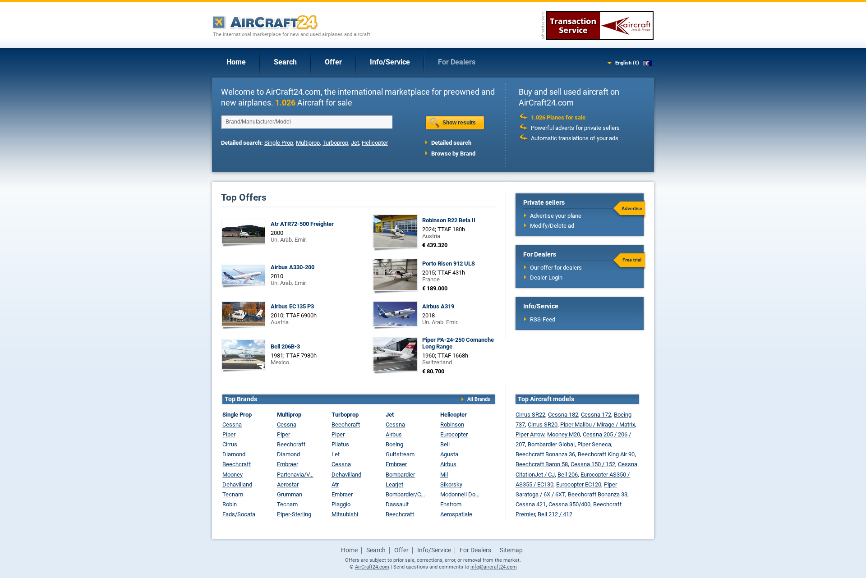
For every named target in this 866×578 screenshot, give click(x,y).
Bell (445, 444)
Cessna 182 (563, 414)
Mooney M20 (563, 434)
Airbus (394, 434)
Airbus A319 (438, 306)
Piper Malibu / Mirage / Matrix (597, 424)
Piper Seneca (594, 444)
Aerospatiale (456, 514)
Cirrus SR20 (542, 424)
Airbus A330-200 (292, 267)
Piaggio (341, 504)
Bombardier (400, 474)
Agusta (449, 454)
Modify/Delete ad (552, 225)
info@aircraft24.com (493, 567)
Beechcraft (236, 464)
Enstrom (450, 504)
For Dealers (456, 62)
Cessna (232, 424)
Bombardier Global (551, 444)
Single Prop (278, 142)
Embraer (287, 464)
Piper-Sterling (294, 514)
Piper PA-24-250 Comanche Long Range (458, 343)
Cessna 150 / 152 (593, 464)
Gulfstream (400, 454)
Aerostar (288, 484)
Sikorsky (451, 484)
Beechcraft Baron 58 (542, 464)
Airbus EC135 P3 (292, 306)
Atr (335, 484)
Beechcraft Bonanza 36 (545, 454)
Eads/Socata (238, 514)
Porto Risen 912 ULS (448, 263)
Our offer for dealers (556, 267)
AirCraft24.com (372, 567)
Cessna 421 (531, 504)
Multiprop (308, 142)
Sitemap (511, 550)
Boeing (394, 444)
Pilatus (340, 444)
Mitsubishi (345, 514)
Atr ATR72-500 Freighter (302, 223)
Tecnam (232, 494)
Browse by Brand (453, 153)
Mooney (232, 474)
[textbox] (306, 121)
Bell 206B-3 (285, 346)
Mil (444, 474)
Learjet (394, 484)
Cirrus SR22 (530, 414)
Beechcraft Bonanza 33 (597, 494)
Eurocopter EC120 (578, 484)
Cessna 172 (596, 414)
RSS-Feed (542, 319)
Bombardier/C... (405, 494)
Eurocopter (454, 434)
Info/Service (390, 62)
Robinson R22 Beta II (448, 220)
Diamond (233, 454)
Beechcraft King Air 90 (606, 454)
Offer (333, 62)
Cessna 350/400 (569, 504)
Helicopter (375, 142)
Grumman (289, 494)
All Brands (478, 399)
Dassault (397, 504)
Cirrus (229, 444)
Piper (228, 434)
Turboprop (335, 142)
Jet (355, 142)
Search (285, 62)
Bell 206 (567, 474)
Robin (229, 504)
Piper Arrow (530, 434)
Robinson (452, 424)
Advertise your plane (555, 215)
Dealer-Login (546, 277)
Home (236, 62)
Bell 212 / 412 (555, 514)
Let (336, 454)
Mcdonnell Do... (459, 494)
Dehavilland (237, 484)
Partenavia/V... (295, 474)
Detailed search (451, 142)
